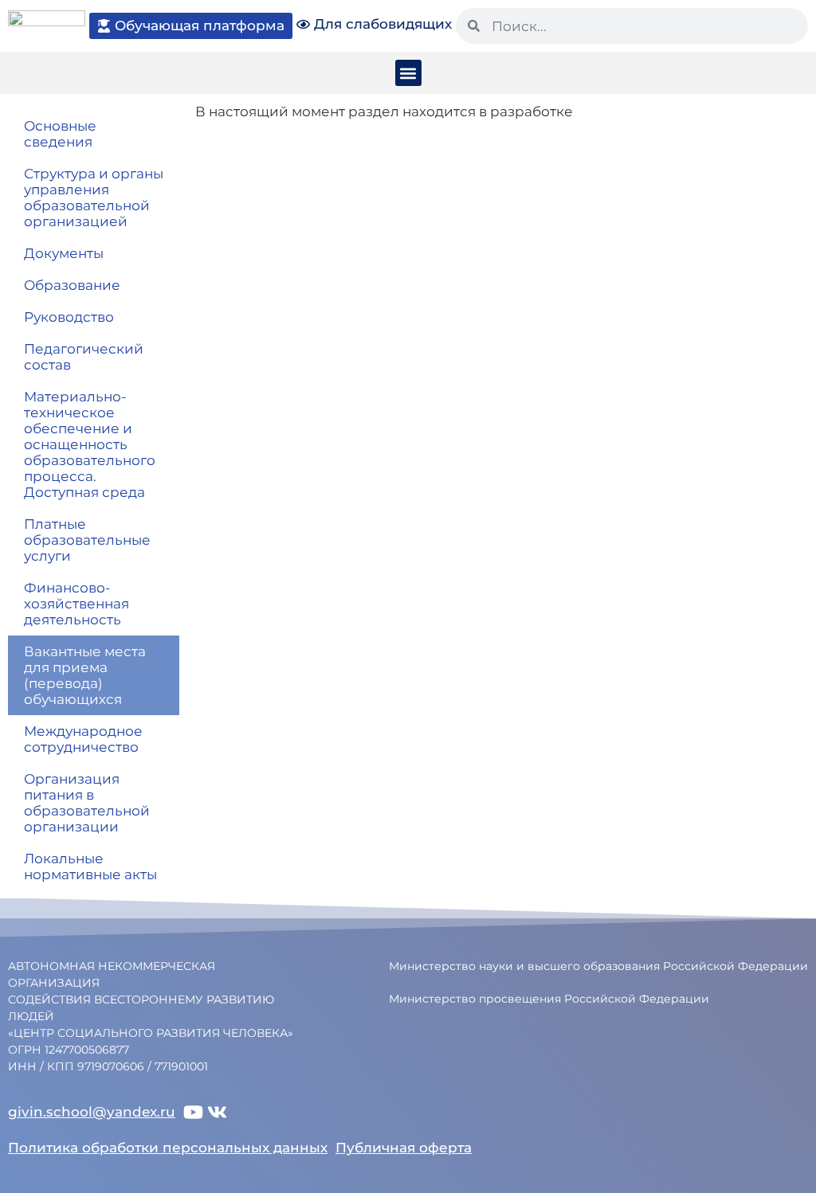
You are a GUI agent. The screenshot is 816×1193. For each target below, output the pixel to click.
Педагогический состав (83, 357)
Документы (64, 253)
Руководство (69, 317)
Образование (72, 285)
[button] (408, 73)
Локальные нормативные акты (90, 866)
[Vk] (217, 1112)
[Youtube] (193, 1112)
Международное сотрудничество (83, 739)
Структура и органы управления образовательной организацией (93, 197)
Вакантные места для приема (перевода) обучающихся (85, 675)
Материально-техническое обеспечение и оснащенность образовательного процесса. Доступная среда (89, 444)
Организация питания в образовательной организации (87, 803)
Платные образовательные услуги (87, 540)
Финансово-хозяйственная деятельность (76, 604)
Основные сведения (60, 134)
